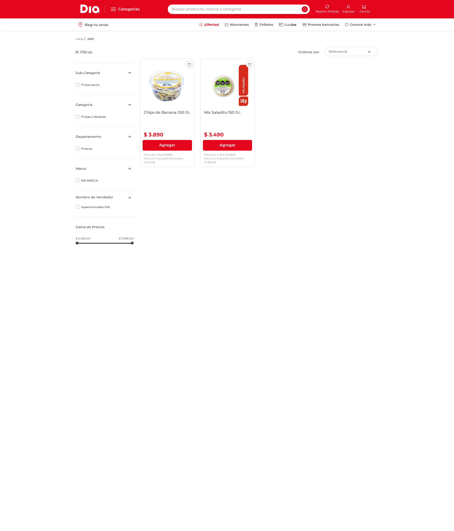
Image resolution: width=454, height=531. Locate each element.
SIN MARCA (89, 180)
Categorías (129, 9)
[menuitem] (209, 24)
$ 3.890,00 (126, 238)
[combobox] (239, 9)
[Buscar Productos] (305, 9)
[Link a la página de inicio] (79, 39)
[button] (105, 72)
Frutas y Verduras (93, 116)
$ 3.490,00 (83, 238)
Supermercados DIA (95, 207)
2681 (90, 39)
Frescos (86, 148)
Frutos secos (90, 85)
